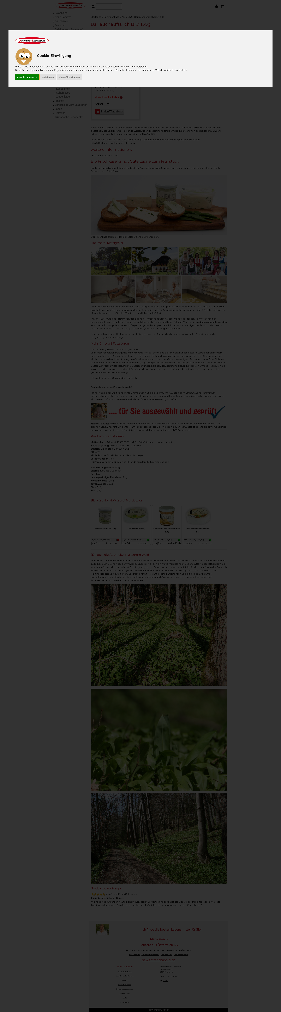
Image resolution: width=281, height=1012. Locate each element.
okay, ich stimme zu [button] (27, 77)
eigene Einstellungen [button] (69, 77)
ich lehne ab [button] (48, 77)
